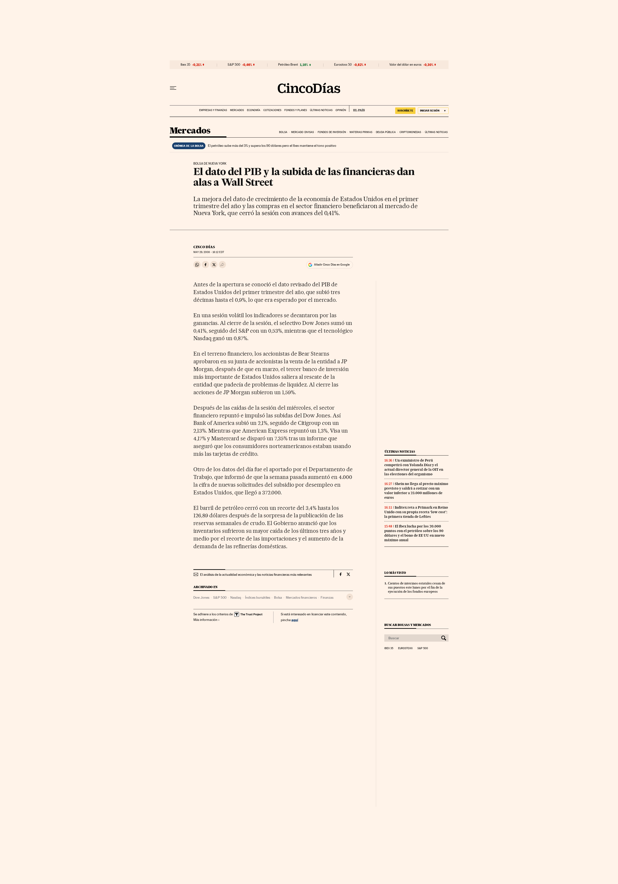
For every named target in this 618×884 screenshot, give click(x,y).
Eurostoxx (405, 648)
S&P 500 (234, 64)
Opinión (341, 110)
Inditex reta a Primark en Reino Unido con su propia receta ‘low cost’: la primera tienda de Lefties (416, 512)
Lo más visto (395, 573)
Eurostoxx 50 (343, 64)
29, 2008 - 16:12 (208, 252)
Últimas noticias (321, 110)
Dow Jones (201, 597)
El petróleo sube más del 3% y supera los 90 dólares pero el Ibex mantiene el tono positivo (272, 145)
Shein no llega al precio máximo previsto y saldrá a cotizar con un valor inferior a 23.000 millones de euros (416, 491)
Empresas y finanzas (213, 110)
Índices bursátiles (257, 597)
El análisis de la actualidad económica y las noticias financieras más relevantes (256, 574)
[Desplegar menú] (173, 88)
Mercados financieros (301, 597)
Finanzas (327, 597)
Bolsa (283, 132)
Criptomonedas (410, 132)
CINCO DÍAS (204, 247)
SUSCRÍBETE (405, 110)
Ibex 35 (185, 64)
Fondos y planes (295, 110)
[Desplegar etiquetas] (349, 597)
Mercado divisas (302, 132)
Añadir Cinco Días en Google (332, 264)
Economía (253, 110)
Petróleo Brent (288, 64)
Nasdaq (235, 597)
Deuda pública (386, 132)
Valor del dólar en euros (405, 64)
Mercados (237, 110)
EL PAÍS (357, 108)
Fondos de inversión (332, 132)
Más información (205, 620)
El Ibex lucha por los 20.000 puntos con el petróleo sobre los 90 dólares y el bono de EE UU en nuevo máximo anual (414, 533)
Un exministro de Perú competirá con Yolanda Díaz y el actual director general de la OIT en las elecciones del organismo (413, 467)
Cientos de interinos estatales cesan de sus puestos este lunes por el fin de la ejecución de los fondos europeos (416, 587)
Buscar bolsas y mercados (407, 625)
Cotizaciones (272, 110)
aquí (294, 620)
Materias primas (361, 132)
